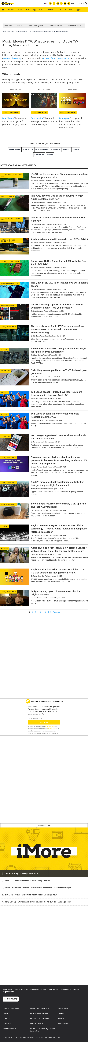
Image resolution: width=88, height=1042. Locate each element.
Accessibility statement (39, 1013)
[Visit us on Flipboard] (68, 3)
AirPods (51, 9)
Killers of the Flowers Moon (56, 58)
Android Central (64, 1023)
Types (78, 9)
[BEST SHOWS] (15, 100)
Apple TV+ (4, 349)
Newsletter (7, 1023)
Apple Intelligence (36, 26)
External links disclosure (39, 1018)
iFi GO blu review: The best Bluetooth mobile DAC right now (30, 895)
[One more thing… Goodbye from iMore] (44, 852)
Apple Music (5, 371)
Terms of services (50, 726)
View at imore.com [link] (11, 112)
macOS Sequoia (56, 26)
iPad (27, 9)
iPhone (11, 9)
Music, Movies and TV (8, 305)
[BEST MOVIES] (44, 100)
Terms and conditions (11, 1008)
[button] (83, 3)
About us (61, 1018)
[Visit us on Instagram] (61, 3)
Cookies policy (8, 1013)
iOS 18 (19, 26)
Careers (61, 1013)
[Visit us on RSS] (65, 3)
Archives (56, 612)
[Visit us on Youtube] (57, 3)
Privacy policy (63, 1008)
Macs (20, 9)
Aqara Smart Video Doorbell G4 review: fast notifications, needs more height (38, 888)
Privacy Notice (52, 728)
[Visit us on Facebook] (50, 3)
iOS (59, 9)
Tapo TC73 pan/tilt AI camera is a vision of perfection (27, 881)
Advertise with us (37, 1023)
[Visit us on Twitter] (54, 3)
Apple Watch (38, 9)
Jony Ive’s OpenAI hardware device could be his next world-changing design (38, 902)
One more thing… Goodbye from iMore (21, 874)
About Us (69, 9)
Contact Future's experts (39, 1008)
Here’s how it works (62, 31)
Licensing (6, 1018)
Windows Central (9, 1028)
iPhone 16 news (74, 26)
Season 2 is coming (12, 58)
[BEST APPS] (72, 100)
